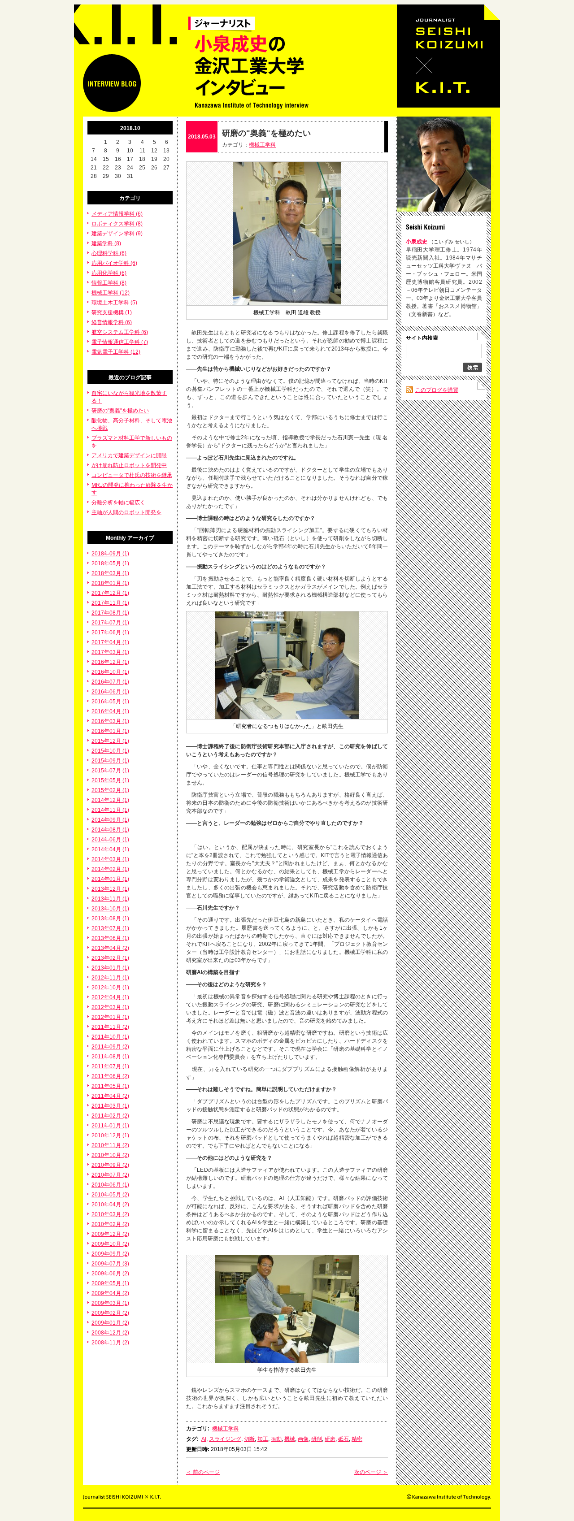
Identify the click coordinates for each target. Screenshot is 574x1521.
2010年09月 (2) (110, 1165)
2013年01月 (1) (110, 968)
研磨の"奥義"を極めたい (120, 410)
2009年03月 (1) (110, 1303)
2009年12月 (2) (110, 1234)
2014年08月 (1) (110, 830)
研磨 (330, 1439)
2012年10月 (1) (110, 987)
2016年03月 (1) (110, 721)
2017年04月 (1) (110, 642)
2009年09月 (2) (110, 1254)
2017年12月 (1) (110, 593)
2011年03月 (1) (110, 1106)
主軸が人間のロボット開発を (126, 512)
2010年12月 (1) (110, 1135)
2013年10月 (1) (110, 909)
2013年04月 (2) (110, 948)
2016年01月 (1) (110, 731)
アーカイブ (140, 538)
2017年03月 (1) (110, 652)
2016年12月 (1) (110, 662)
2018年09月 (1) (110, 553)
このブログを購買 (436, 390)
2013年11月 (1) (110, 899)
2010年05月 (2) (110, 1195)
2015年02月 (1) (110, 790)
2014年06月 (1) (110, 839)
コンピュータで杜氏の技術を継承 (131, 475)
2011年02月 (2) (110, 1116)
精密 (357, 1439)
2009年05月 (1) (110, 1283)
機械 (289, 1439)
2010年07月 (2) (110, 1175)
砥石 (343, 1439)
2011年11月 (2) (110, 1027)
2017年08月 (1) (110, 613)
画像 (303, 1439)
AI (203, 1439)
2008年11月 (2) (110, 1342)
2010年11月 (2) (110, 1145)
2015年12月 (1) (110, 741)
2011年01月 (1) (110, 1125)
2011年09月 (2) (110, 1047)
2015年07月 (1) (110, 770)
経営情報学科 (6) (111, 322)
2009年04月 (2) (110, 1293)
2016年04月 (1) (110, 711)
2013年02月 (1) (110, 958)
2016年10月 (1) (110, 672)
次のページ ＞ (371, 1472)
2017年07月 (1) (110, 623)
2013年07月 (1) (110, 928)
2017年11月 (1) (110, 603)
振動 (276, 1439)
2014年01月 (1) (110, 879)
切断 (249, 1439)
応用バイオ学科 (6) (114, 263)
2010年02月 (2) (110, 1224)
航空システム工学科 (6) (119, 332)
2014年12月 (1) (110, 800)
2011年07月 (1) (110, 1066)
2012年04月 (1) (110, 997)
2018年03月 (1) (110, 573)
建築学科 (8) (106, 243)
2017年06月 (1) (110, 632)
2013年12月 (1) (110, 889)
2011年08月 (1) (110, 1056)
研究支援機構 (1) (111, 312)
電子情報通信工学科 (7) (119, 342)
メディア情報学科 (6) (117, 214)
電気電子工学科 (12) (115, 352)
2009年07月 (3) (110, 1264)
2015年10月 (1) (110, 751)
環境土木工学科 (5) (114, 302)
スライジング (225, 1439)
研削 (316, 1439)
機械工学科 (262, 145)
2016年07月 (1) (110, 682)
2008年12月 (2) (110, 1333)
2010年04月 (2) (110, 1204)
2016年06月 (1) (110, 692)
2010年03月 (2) (110, 1214)
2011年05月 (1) (110, 1086)
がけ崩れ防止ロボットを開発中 (129, 465)
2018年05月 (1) (110, 563)
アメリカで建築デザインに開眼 (129, 455)
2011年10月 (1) (110, 1037)
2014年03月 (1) (110, 859)
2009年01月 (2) (110, 1323)
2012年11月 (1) (110, 978)
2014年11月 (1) (110, 810)
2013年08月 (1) (110, 918)
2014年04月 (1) (110, 849)
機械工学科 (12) (110, 293)
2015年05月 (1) (110, 780)
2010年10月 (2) (110, 1155)
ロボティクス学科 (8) (117, 224)
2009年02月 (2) (110, 1313)
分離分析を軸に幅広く (118, 502)
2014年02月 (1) (110, 869)
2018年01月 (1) (110, 583)
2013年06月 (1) (110, 938)
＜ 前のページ (203, 1472)
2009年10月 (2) (110, 1244)
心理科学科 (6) (108, 253)
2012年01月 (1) (110, 1017)
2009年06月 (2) (110, 1273)
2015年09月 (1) (110, 761)
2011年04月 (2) (110, 1096)
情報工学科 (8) (108, 283)
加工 (262, 1439)
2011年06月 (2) (110, 1076)
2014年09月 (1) (110, 820)
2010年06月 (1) (110, 1185)
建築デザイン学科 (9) (117, 233)
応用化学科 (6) (108, 273)
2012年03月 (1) (110, 1007)
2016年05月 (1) (110, 701)
